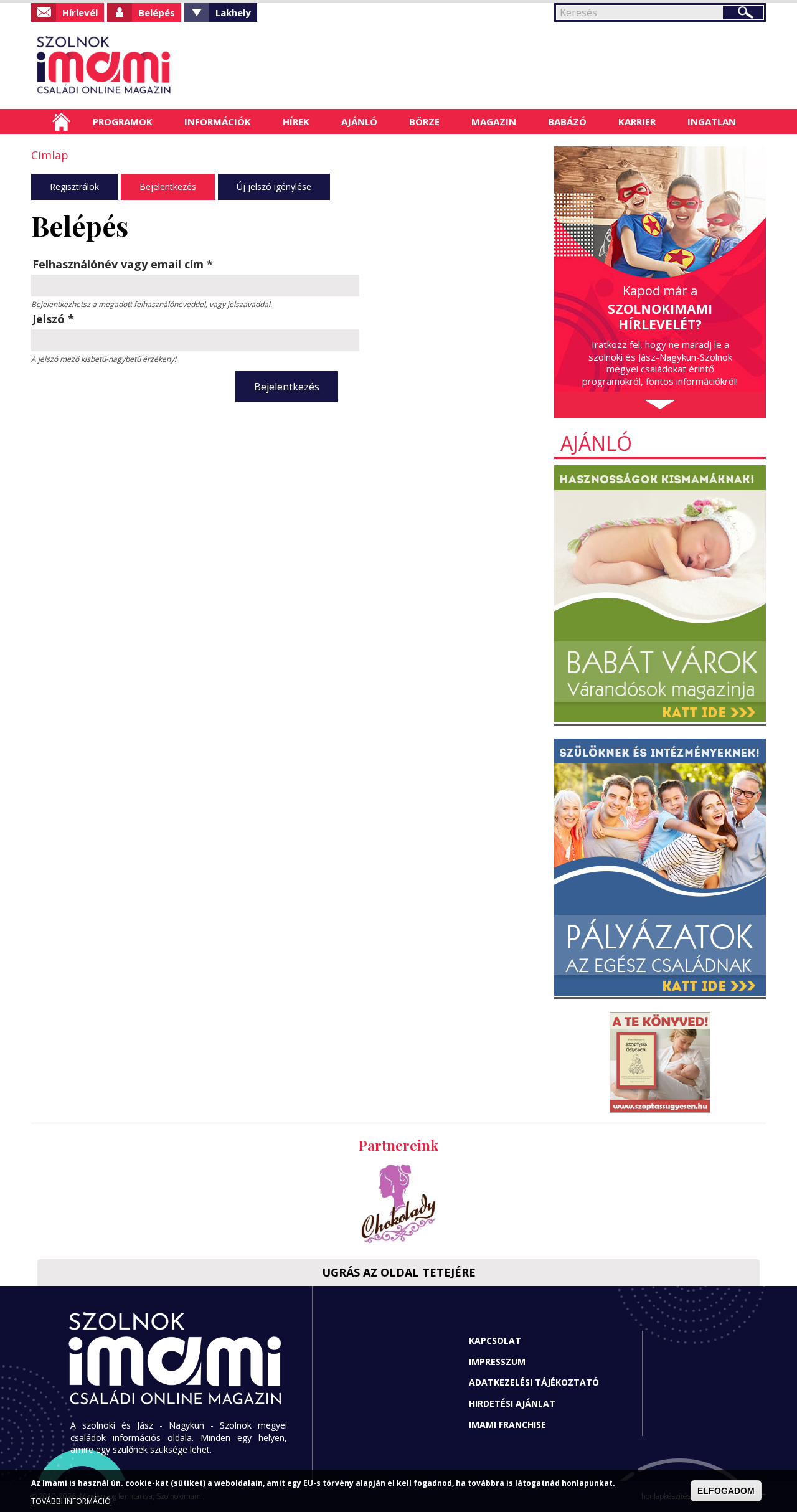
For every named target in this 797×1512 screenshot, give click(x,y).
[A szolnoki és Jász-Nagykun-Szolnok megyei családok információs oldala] (144, 65)
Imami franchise (507, 1424)
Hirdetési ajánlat (512, 1403)
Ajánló (359, 121)
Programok (123, 121)
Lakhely (233, 12)
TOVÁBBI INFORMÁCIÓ (71, 1501)
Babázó (567, 121)
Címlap (61, 121)
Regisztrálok (74, 186)
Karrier (637, 121)
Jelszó (53, 318)
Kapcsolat (495, 1340)
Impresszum (497, 1362)
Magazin (493, 121)
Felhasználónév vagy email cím (122, 264)
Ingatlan (711, 121)
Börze (424, 121)
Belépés (156, 12)
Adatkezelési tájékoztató (534, 1382)
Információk (217, 121)
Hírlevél (80, 12)
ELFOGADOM (726, 1491)
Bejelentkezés (167, 186)
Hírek (296, 121)
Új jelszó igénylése (274, 186)
